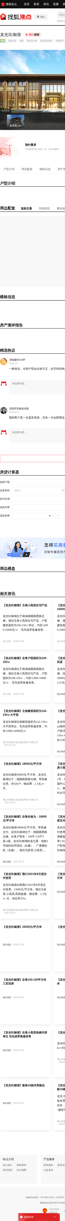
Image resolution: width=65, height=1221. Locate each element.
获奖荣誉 (21, 1165)
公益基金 (48, 1170)
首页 (26, 4)
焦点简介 (7, 1165)
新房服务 (48, 1165)
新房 (36, 4)
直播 (56, 4)
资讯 (46, 4)
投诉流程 (7, 1170)
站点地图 (21, 1170)
